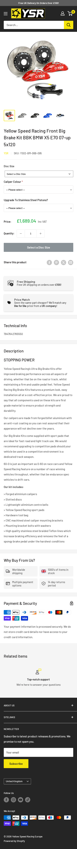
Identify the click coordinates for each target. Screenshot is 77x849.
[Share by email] (70, 262)
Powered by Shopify (14, 840)
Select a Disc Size (38, 247)
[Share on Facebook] (49, 262)
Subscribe (16, 763)
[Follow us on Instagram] (13, 799)
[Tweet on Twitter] (63, 262)
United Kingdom (14, 781)
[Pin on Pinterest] (56, 262)
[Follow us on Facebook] (6, 799)
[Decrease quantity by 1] (21, 233)
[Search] (68, 25)
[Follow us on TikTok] (27, 799)
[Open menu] (5, 13)
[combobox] (39, 174)
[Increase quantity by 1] (40, 233)
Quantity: (9, 233)
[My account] (62, 13)
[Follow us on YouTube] (20, 799)
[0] (70, 13)
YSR (6, 153)
